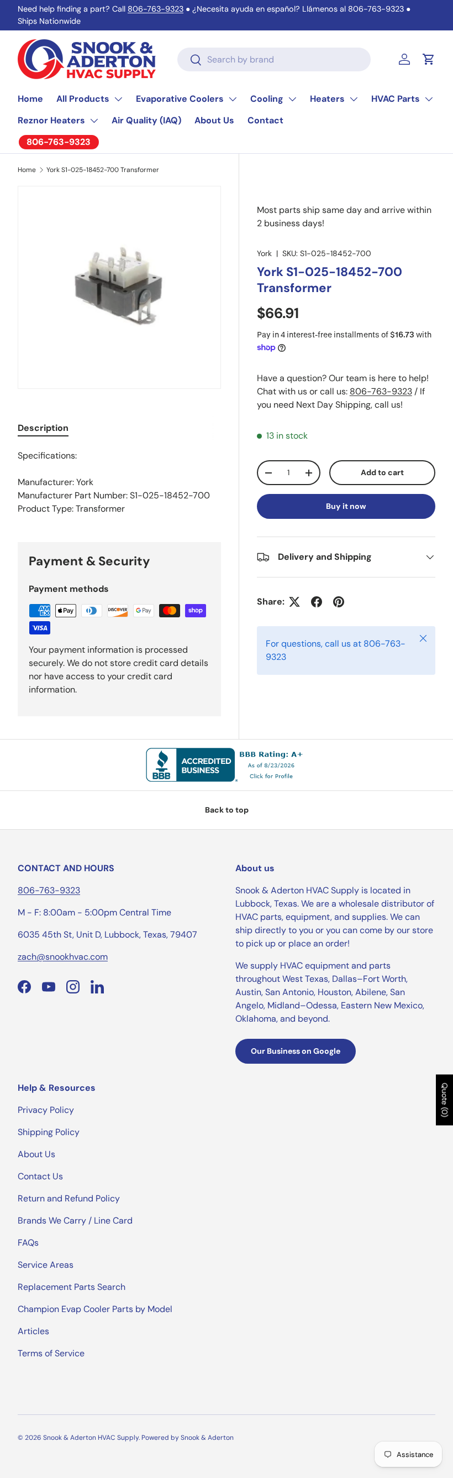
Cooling (266, 99)
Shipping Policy (49, 1132)
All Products (82, 99)
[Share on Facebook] (316, 602)
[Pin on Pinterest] (339, 602)
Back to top (227, 810)
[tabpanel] (119, 482)
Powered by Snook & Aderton (187, 1437)
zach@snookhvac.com (63, 956)
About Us (214, 120)
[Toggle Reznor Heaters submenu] (94, 120)
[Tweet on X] (294, 602)
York (264, 253)
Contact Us (40, 1176)
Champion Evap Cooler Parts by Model (95, 1309)
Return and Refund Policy (69, 1198)
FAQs (28, 1242)
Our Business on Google (295, 1051)
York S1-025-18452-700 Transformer (102, 169)
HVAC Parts (395, 99)
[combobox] (274, 59)
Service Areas (45, 1265)
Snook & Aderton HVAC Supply (91, 1437)
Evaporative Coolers (180, 99)
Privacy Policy (46, 1110)
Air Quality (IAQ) (146, 120)
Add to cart (382, 472)
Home (30, 99)
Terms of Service (51, 1353)
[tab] (43, 427)
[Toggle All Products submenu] (118, 99)
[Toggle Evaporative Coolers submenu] (232, 99)
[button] (429, 59)
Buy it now (346, 506)
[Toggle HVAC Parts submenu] (428, 99)
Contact (265, 120)
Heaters (327, 99)
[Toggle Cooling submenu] (292, 99)
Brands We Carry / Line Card (75, 1220)
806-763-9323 (155, 9)
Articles (33, 1331)
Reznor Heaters (51, 120)
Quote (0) (445, 1100)
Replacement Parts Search (71, 1287)
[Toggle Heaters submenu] (353, 99)
